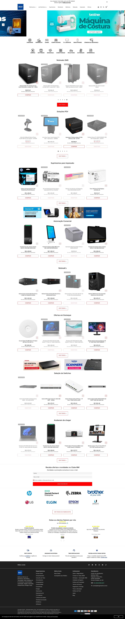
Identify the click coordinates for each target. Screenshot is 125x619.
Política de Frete (77, 591)
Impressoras (39, 591)
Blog (74, 595)
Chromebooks (39, 580)
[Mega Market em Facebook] (92, 564)
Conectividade (39, 584)
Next (106, 131)
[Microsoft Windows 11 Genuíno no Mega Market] (83, 212)
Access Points (39, 573)
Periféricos (38, 602)
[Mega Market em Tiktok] (105, 564)
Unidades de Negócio (78, 580)
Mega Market (31, 609)
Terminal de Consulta (41, 599)
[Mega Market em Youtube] (102, 564)
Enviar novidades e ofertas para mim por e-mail (44, 480)
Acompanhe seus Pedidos (60, 575)
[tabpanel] (28, 79)
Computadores (39, 582)
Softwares (38, 604)
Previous (19, 80)
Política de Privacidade (78, 582)
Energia (38, 588)
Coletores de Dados (41, 597)
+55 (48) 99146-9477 (98, 583)
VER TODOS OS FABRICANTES (62, 512)
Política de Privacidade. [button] (52, 616)
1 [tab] (58, 99)
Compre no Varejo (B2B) (79, 575)
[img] (62, 521)
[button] (61, 540)
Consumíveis (39, 586)
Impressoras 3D (40, 593)
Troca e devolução (77, 588)
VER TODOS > (62, 104)
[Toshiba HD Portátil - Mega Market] (42, 364)
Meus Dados (57, 573)
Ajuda (74, 593)
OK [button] (118, 616)
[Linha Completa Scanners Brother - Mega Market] (83, 364)
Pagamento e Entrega (78, 586)
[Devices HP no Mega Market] (42, 212)
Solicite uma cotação (70, 2)
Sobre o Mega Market (78, 573)
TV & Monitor (39, 595)
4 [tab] (64, 99)
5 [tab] (66, 99)
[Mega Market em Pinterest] (95, 564)
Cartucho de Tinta (40, 578)
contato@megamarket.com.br (99, 585)
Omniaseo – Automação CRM (80, 578)
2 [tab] (60, 99)
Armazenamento (40, 575)
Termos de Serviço (77, 584)
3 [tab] (62, 99)
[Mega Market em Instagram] (99, 564)
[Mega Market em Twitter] (89, 564)
